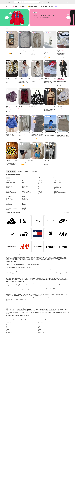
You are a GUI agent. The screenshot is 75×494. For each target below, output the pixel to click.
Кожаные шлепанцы (9, 193)
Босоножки (24, 208)
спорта (23, 294)
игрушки (19, 284)
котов (26, 288)
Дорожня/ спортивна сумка (36, 108)
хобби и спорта (18, 279)
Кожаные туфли (25, 188)
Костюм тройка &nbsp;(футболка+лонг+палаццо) (49, 163)
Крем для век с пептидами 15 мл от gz (50, 54)
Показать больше (9, 332)
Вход (63, 2)
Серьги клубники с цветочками (9, 51)
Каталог (9, 6)
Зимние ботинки (25, 183)
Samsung (47, 297)
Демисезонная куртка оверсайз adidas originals (23, 82)
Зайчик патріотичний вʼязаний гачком (37, 163)
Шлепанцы (40, 190)
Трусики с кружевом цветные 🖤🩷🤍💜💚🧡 (11, 110)
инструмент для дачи (37, 279)
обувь (16, 284)
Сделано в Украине (33, 6)
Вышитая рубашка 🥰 (35, 80)
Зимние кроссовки (25, 185)
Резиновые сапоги (58, 185)
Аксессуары (9, 264)
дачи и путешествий (15, 290)
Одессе (7, 326)
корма (56, 288)
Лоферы (7, 205)
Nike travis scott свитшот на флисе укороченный (49, 110)
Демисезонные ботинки (10, 182)
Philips (50, 297)
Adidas (37, 297)
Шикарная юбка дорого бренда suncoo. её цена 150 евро (24, 51)
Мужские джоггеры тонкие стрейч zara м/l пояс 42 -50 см (36, 53)
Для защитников (44, 6)
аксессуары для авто (27, 267)
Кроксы (55, 193)
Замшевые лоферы (9, 190)
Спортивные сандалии (26, 192)
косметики (45, 272)
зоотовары (18, 267)
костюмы (13, 278)
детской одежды (30, 262)
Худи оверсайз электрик (49, 135)
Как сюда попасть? (65, 168)
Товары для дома (10, 265)
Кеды (39, 183)
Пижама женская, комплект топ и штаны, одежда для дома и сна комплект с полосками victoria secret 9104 (63, 136)
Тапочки (39, 188)
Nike (40, 297)
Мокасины (56, 191)
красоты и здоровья (18, 265)
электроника (12, 267)
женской (21, 262)
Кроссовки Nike (9, 186)
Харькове (8, 327)
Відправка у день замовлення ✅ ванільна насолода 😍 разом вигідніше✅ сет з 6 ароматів (11, 80)
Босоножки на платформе (11, 192)
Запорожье (8, 330)
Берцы (23, 182)
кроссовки (29, 279)
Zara (32, 297)
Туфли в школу (57, 190)
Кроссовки (40, 182)
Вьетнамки (40, 191)
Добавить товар (46, 2)
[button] (7, 17)
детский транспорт (37, 284)
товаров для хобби (17, 294)
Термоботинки (25, 199)
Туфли (39, 187)
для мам (20, 285)
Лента (56, 6)
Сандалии (40, 192)
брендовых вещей (44, 262)
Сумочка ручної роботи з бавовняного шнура (62, 109)
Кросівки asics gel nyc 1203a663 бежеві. (61, 54)
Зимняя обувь (24, 198)
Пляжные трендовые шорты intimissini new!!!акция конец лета (11, 164)
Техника (8, 267)
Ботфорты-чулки (9, 185)
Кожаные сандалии (25, 191)
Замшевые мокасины (26, 190)
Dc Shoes (43, 297)
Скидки (16, 6)
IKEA (53, 297)
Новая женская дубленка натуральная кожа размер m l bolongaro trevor (63, 84)
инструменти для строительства (49, 294)
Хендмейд (23, 6)
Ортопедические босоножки (60, 192)
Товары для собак (21, 288)
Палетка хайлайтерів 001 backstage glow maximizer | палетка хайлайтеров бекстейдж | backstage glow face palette (24, 163)
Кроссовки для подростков (11, 200)
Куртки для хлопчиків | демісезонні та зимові (10, 135)
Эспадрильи (40, 193)
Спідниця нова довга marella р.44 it (24, 138)
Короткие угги (8, 188)
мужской (25, 262)
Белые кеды (8, 187)
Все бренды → (66, 212)
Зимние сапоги (9, 183)
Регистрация (67, 2)
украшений (36, 264)
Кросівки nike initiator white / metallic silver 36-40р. (50, 82)
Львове (7, 329)
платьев (30, 272)
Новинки (51, 6)
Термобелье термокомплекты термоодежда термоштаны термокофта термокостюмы (37, 135)
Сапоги (39, 186)
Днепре (7, 324)
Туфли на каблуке (9, 191)
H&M (35, 297)
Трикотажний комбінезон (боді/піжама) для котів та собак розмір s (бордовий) (24, 110)
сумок (32, 264)
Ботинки (39, 185)
